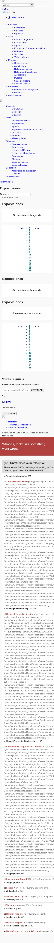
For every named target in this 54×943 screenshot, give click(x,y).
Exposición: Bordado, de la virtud (29, 48)
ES (6, 12)
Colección (13, 24)
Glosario (18, 92)
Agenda (18, 45)
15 (30, 269)
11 (30, 258)
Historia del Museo (23, 69)
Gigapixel (18, 33)
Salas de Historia (22, 81)
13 (30, 264)
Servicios (18, 54)
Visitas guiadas (21, 57)
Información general (23, 39)
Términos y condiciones (19, 425)
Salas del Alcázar (22, 83)
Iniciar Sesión (17, 17)
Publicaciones (14, 95)
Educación (13, 86)
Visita (10, 36)
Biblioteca (18, 51)
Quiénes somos (21, 63)
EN (13, 12)
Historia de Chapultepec (25, 72)
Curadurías (19, 27)
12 (30, 261)
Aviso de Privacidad (17, 427)
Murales (18, 78)
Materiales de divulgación (26, 89)
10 (30, 255)
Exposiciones (20, 42)
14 (30, 267)
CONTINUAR (37, 390)
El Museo (12, 60)
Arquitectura (20, 66)
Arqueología (20, 75)
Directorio (12, 421)
